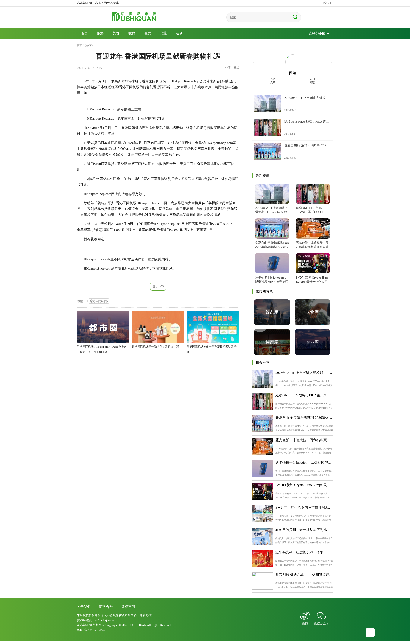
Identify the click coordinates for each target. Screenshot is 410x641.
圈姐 (292, 73)
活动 (179, 33)
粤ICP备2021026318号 (91, 630)
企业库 (312, 342)
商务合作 (106, 607)
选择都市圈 (317, 33)
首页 (84, 33)
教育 (131, 33)
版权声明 (128, 607)
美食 (116, 33)
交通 (163, 33)
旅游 (100, 33)
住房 (147, 33)
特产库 (271, 342)
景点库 (271, 312)
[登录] (327, 3)
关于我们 (84, 607)
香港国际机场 (98, 301)
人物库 (312, 312)
